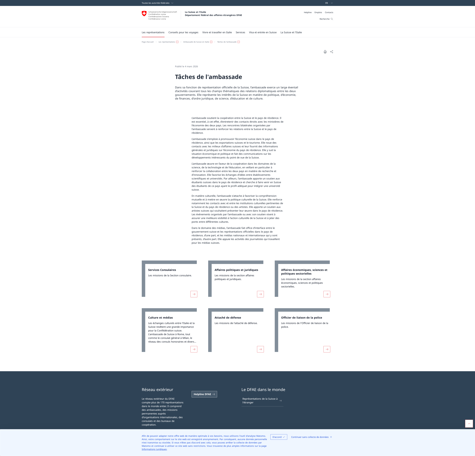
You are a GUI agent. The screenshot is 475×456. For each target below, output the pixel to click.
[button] (153, 32)
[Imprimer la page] (325, 51)
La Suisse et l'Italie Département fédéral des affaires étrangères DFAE (213, 14)
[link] (171, 280)
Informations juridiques (154, 449)
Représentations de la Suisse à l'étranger (260, 400)
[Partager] (331, 51)
